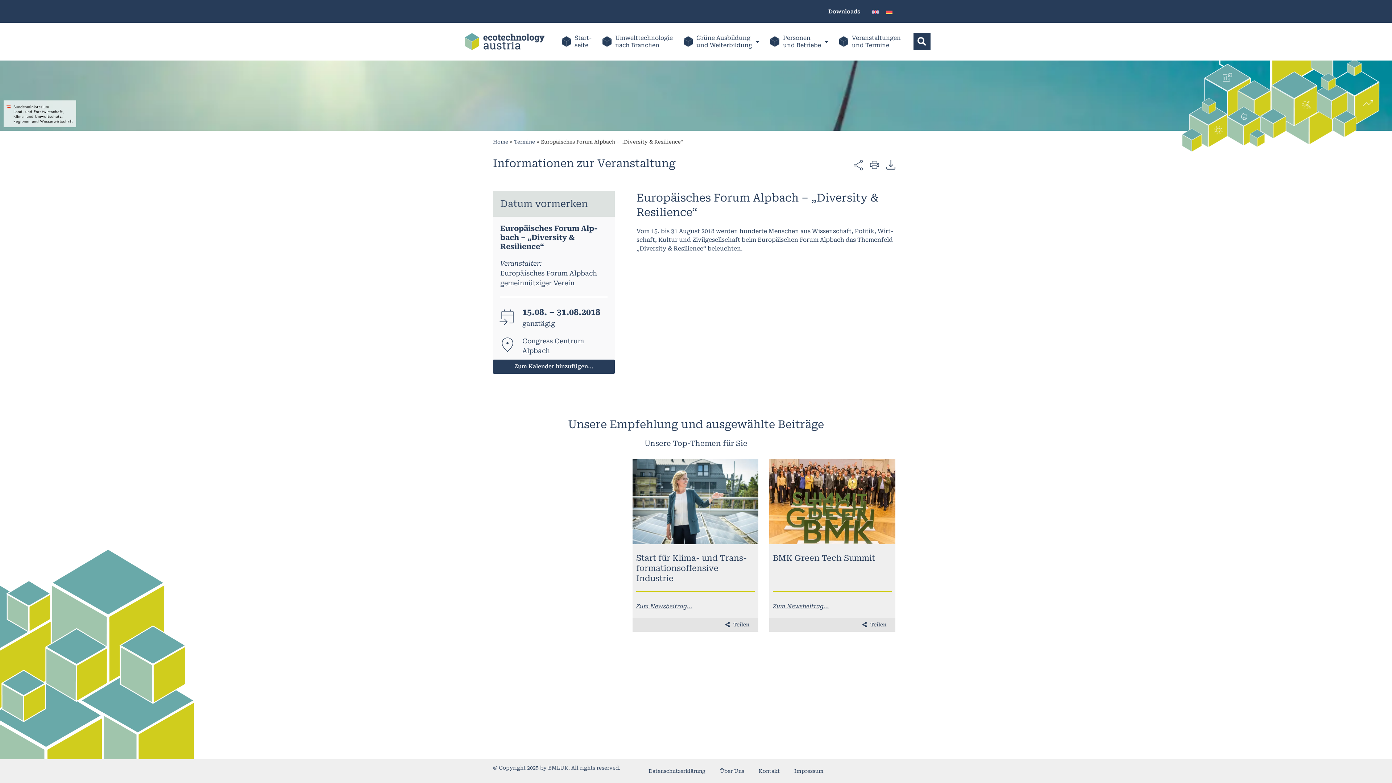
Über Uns (732, 771)
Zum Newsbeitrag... (664, 606)
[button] (922, 41)
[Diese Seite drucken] (874, 164)
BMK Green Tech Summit (824, 558)
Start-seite (583, 41)
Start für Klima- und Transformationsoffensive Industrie (691, 568)
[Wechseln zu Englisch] (875, 11)
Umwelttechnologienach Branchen (644, 41)
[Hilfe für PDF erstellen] (890, 164)
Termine (524, 142)
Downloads (844, 11)
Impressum (809, 771)
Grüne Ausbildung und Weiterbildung (724, 41)
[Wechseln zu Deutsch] (889, 11)
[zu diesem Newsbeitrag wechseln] (696, 501)
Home (500, 142)
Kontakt (769, 771)
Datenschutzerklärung (677, 771)
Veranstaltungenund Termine (876, 41)
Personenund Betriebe (802, 41)
